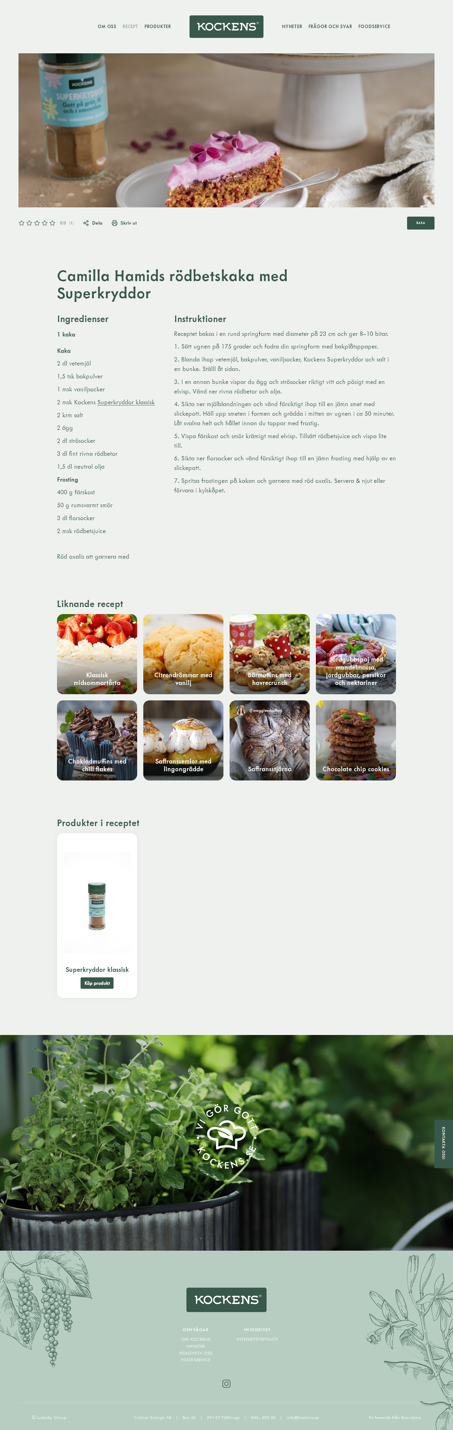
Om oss (107, 26)
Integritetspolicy (257, 1339)
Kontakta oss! (443, 1143)
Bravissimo (411, 1417)
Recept (130, 26)
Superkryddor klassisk (126, 402)
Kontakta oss (195, 1353)
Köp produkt (97, 983)
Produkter (158, 26)
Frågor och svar (330, 26)
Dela (97, 223)
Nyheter (292, 26)
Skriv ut (128, 223)
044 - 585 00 (264, 1417)
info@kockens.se (303, 1417)
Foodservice (374, 26)
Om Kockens (195, 1339)
